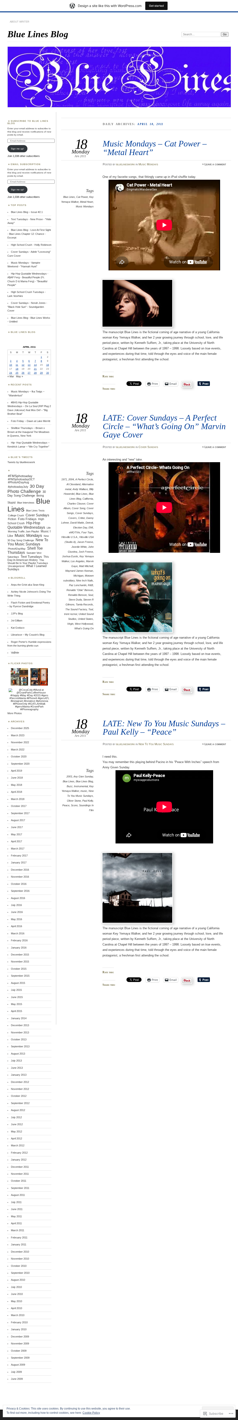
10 (10, 365)
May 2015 (16, 1004)
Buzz (70, 786)
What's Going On (84, 628)
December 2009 (20, 1336)
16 (47, 365)
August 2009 (18, 1364)
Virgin (70, 623)
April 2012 (16, 1138)
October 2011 (18, 1180)
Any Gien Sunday (83, 776)
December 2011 (20, 1166)
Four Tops (87, 532)
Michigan (78, 575)
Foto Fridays (27, 519)
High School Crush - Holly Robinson (31, 244)
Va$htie (15, 652)
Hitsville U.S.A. (69, 537)
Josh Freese (86, 551)
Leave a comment (215, 164)
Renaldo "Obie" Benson (79, 590)
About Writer (19, 21)
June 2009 (17, 1378)
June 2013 (17, 1067)
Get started (156, 5)
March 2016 (17, 933)
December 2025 (20, 728)
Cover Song (78, 508)
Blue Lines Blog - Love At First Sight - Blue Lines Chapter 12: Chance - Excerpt (29, 234)
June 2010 (17, 1294)
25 (17, 373)
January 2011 (18, 1244)
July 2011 (16, 1202)
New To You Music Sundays (156, 744)
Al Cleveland (73, 484)
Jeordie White (79, 546)
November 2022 (20, 742)
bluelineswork (125, 164)
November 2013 (20, 1032)
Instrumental (81, 786)
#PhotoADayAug (18, 482)
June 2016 (17, 912)
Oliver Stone (74, 800)
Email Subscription (25, 164)
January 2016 (18, 947)
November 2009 (20, 1343)
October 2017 (18, 806)
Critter (81, 518)
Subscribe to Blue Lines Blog (27, 122)
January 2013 (18, 1074)
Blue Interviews (25, 502)
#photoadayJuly (18, 486)
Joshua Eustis (70, 556)
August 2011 (18, 1195)
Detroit (89, 522)
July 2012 (16, 1117)
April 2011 (16, 1223)
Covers (72, 518)
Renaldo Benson (77, 595)
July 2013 (16, 1060)
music (83, 791)
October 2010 (18, 1265)
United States (85, 618)
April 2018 (16, 791)
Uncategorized (16, 566)
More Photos (14, 713)
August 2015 (18, 983)
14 (35, 365)
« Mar (10, 376)
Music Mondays (148, 164)
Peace (65, 805)
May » (19, 376)
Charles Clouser (76, 503)
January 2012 (18, 1159)
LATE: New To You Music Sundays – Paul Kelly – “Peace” (164, 728)
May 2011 (16, 1216)
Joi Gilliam (16, 620)
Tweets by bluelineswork (21, 462)
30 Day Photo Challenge (25, 489)
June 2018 (17, 777)
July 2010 (16, 1287)
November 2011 (20, 1173)
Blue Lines (69, 197)
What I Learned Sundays (26, 567)
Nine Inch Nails (84, 580)
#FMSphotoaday (20, 476)
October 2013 (18, 1039)
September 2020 (20, 763)
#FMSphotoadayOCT (21, 479)
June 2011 (17, 1209)
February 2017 (19, 855)
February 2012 (19, 1152)
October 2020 (18, 756)
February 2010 (19, 1322)
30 (47, 373)
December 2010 (20, 1251)
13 (29, 365)
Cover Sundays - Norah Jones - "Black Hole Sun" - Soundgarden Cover (27, 307)
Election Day (80, 527)
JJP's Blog (17, 613)
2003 (69, 776)
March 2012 (17, 1145)
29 (41, 373)
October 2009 (18, 1350)
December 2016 (20, 869)
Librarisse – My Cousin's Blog (27, 634)
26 (23, 373)
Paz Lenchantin (77, 585)
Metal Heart (86, 201)
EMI (91, 527)
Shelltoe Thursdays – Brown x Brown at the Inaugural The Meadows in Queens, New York (28, 432)
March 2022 (17, 749)
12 (23, 365)
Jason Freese (85, 542)
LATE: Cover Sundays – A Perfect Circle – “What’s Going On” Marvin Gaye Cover (164, 426)
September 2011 (20, 1188)
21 (35, 369)
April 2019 (16, 770)
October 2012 (18, 1096)
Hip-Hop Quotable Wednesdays (26, 525)
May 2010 (16, 1301)
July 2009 (16, 1371)
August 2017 (18, 820)
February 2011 (19, 1237)
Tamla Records (84, 604)
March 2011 (17, 1230)
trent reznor (70, 614)
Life (49, 527)
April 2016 (16, 926)
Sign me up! (17, 148)
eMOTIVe (74, 532)
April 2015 (16, 1011)
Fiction (12, 519)
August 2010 (18, 1279)
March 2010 (17, 1315)
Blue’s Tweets (22, 457)
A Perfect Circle (84, 479)
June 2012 (17, 1124)
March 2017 (17, 848)
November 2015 (20, 961)
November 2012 (20, 1089)
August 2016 (18, 898)
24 (10, 373)
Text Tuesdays (31, 556)
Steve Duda (75, 599)
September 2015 (20, 975)
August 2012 (18, 1110)
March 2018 (17, 799)
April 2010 (16, 1308)
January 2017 (18, 862)
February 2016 (19, 940)
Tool (90, 609)
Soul (90, 595)
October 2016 (18, 884)
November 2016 (20, 876)
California (88, 498)
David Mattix (77, 522)
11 (17, 365)
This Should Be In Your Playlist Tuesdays (27, 561)
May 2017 (16, 834)
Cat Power (82, 197)
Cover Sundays (148, 447)
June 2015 (17, 997)
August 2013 (18, 1053)
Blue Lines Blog (37, 34)
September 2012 (20, 1103)
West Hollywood (84, 623)
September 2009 (20, 1357)
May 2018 (16, 784)
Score (74, 805)
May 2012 (16, 1131)
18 (17, 369)
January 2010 (18, 1329)
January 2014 (18, 1018)
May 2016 (16, 919)
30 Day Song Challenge (26, 493)
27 (29, 373)
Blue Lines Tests (35, 510)
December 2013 (20, 1025)
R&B (90, 585)
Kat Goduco (17, 627)
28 (35, 373)
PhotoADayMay (17, 548)
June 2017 (17, 827)
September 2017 (20, 813)
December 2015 (20, 954)
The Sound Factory (76, 609)
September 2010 (20, 1272)
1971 (64, 479)
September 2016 (20, 890)
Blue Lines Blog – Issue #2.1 (27, 212)
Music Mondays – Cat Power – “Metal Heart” (155, 148)
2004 (71, 479)
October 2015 (18, 968)
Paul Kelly (87, 800)
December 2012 (20, 1082)
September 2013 (20, 1046)
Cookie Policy (91, 1412)
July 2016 (16, 905)
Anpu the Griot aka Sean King (27, 584)
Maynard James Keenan (79, 570)
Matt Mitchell (86, 566)
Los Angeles (78, 561)
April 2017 (16, 841)
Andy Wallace (80, 489)
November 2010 (20, 1258)
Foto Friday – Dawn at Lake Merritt (30, 421)
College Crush (16, 515)
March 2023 (17, 735)
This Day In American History (28, 558)
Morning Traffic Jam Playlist (23, 531)
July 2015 (16, 990)
